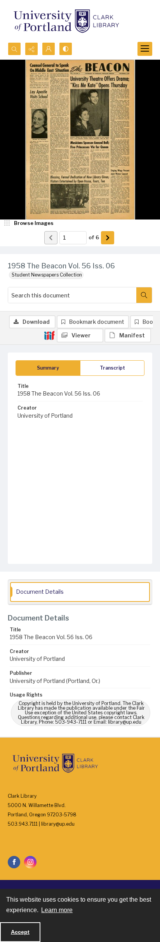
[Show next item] (107, 237)
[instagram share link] (30, 862)
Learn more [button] (57, 910)
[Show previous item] (50, 237)
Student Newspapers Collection (47, 275)
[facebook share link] (14, 862)
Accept (20, 932)
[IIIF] (49, 335)
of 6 (94, 237)
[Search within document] (144, 295)
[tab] (48, 368)
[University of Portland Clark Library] (66, 21)
